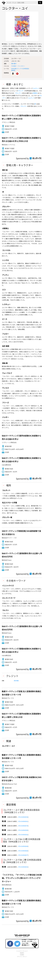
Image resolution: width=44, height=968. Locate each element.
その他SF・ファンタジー (18, 66)
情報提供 (22, 953)
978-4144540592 (23, 834)
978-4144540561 (23, 821)
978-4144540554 (23, 817)
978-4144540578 (23, 826)
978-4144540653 (23, 867)
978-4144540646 (23, 846)
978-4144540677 (23, 855)
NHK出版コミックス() (20, 69)
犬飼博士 (35, 93)
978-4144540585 (23, 830)
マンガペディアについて (22, 951)
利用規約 (22, 955)
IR (35, 104)
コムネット (36, 88)
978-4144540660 (23, 851)
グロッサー (21, 91)
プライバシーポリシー (22, 956)
